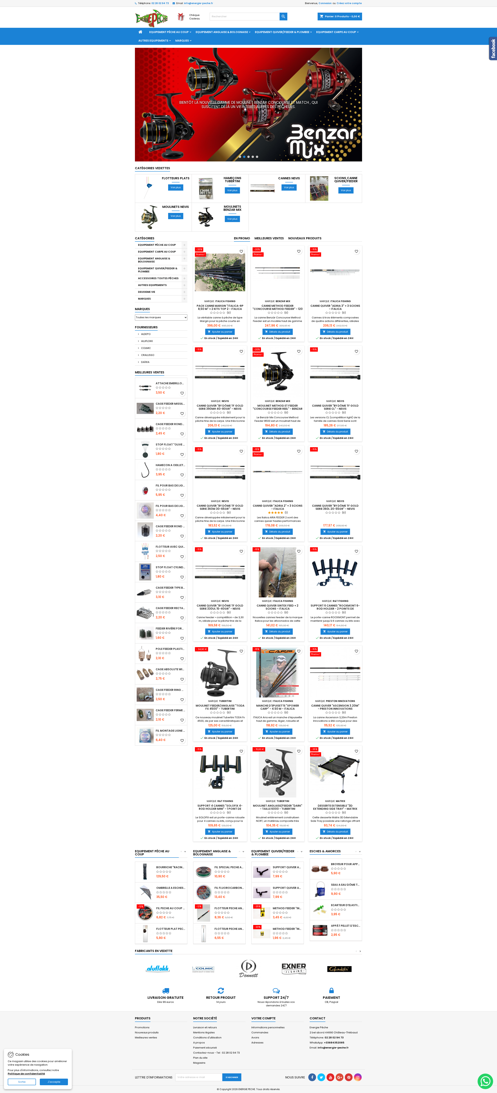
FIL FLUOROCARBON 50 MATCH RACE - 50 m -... (229, 868)
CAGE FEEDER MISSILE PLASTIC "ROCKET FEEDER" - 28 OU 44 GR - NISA (171, 384)
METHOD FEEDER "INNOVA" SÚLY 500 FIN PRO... (287, 909)
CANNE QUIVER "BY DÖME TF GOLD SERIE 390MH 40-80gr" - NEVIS (220, 387)
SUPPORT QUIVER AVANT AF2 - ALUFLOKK (287, 868)
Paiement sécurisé (205, 1028)
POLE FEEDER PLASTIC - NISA (171, 629)
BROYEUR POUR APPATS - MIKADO (345, 844)
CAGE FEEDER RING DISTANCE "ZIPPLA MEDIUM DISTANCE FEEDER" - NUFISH (171, 670)
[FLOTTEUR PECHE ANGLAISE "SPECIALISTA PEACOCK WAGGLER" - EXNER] (203, 914)
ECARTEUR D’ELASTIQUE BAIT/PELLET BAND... (345, 885)
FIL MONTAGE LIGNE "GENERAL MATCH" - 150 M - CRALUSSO (171, 711)
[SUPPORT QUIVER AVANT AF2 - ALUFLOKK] (261, 873)
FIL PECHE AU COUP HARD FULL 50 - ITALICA (171, 888)
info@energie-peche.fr (198, 3)
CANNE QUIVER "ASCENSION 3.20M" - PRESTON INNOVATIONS (335, 687)
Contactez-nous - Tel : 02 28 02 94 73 (216, 1033)
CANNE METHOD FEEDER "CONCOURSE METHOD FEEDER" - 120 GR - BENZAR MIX (278, 289)
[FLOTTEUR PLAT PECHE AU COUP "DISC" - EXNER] (145, 914)
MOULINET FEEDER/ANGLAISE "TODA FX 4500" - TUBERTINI (220, 687)
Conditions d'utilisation (207, 1018)
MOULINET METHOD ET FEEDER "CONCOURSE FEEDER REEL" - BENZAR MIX (277, 389)
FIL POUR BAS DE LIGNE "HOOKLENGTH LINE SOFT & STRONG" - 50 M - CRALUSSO (171, 486)
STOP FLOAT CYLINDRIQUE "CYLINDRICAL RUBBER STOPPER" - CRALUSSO (171, 547)
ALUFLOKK (147, 321)
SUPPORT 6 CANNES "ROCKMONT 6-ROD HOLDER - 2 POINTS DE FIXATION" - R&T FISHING (335, 589)
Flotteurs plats (175, 158)
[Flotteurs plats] (149, 169)
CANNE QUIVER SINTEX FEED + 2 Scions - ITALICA (277, 587)
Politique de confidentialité (26, 1074)
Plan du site (200, 1038)
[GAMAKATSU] (339, 949)
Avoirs (255, 1018)
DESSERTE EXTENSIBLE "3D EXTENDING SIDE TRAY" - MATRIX (335, 787)
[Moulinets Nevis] (149, 197)
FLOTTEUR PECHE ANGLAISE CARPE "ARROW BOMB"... (229, 888)
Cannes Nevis (289, 158)
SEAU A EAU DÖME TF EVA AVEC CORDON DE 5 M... (345, 865)
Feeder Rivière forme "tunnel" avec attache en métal (171, 608)
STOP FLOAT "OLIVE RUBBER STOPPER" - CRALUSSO (171, 424)
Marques (182, 41)
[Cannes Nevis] (262, 169)
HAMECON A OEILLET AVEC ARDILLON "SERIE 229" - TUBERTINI (171, 445)
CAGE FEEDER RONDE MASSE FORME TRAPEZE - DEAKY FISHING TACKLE (171, 404)
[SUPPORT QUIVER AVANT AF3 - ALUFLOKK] (261, 852)
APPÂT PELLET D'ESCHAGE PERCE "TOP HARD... (345, 906)
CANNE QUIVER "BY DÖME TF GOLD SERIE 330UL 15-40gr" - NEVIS (220, 587)
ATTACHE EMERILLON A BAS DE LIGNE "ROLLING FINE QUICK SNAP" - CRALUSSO (171, 363)
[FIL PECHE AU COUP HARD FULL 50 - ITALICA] (145, 893)
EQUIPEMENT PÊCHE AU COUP (169, 32)
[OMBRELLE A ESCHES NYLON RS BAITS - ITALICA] (145, 873)
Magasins (199, 1043)
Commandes (259, 1013)
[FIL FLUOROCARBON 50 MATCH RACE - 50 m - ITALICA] (203, 873)
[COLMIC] (203, 949)
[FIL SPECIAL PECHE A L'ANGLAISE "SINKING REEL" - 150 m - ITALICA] (203, 852)
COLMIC (146, 328)
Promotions (142, 1008)
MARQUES (144, 279)
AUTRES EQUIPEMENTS (153, 41)
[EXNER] (294, 949)
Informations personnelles (268, 1008)
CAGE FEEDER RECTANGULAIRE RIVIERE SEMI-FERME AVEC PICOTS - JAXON (171, 588)
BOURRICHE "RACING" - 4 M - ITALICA (171, 847)
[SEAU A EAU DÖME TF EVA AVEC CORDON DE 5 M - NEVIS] (320, 870)
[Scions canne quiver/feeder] (319, 169)
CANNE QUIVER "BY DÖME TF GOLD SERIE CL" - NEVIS (335, 387)
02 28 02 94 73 (160, 3)
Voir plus (176, 167)
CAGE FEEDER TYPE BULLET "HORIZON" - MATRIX (171, 568)
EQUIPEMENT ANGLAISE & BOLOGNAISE (222, 32)
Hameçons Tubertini (232, 160)
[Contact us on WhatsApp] (485, 1081)
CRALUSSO (147, 335)
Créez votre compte (349, 3)
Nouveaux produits (304, 218)
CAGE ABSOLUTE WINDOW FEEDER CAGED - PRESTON (171, 649)
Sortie (22, 1082)
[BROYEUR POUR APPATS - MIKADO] (320, 849)
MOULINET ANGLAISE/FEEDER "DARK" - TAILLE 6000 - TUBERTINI (277, 787)
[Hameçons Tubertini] (205, 169)
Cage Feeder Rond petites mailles (171, 506)
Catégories (144, 218)
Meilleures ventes (146, 1018)
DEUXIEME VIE (146, 272)
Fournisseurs (146, 307)
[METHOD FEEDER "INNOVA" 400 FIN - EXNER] (261, 893)
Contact (317, 998)
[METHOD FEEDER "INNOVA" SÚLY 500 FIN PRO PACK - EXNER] (261, 914)
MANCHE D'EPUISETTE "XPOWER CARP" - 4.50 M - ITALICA (277, 687)
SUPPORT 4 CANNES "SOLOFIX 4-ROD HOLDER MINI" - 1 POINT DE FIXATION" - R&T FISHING (219, 789)
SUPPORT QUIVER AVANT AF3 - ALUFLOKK (287, 847)
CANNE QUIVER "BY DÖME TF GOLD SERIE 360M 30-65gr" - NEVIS (220, 487)
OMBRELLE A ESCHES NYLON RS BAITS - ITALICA (171, 868)
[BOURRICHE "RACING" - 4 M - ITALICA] (145, 852)
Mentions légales (204, 1013)
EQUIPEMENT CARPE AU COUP (336, 32)
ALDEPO (146, 314)
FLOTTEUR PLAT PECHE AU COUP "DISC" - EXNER (171, 909)
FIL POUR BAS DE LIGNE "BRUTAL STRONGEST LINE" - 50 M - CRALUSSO (171, 465)
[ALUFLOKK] (157, 949)
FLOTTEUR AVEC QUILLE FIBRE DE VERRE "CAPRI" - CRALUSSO (171, 527)
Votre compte (263, 998)
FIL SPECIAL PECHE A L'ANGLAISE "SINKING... (229, 847)
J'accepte (54, 1082)
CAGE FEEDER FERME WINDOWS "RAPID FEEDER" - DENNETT (171, 690)
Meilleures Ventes (149, 352)
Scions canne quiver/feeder (346, 160)
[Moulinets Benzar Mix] (205, 197)
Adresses (257, 1023)
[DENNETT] (248, 949)
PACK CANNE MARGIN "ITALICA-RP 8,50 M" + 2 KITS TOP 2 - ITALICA (220, 287)
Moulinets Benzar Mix (232, 189)
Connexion (325, 3)
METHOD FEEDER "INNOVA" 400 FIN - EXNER (287, 888)
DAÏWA (145, 342)
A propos (199, 1023)
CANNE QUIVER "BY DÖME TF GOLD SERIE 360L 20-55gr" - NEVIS (335, 487)
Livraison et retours (205, 1008)
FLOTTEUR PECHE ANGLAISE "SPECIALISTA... (229, 909)
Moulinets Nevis (175, 187)
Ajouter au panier (220, 312)
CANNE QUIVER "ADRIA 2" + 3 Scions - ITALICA (277, 487)
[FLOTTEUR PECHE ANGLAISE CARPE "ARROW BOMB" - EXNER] (203, 893)
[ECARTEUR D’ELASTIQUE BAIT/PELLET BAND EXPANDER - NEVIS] (320, 890)
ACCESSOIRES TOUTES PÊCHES (158, 259)
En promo (242, 218)
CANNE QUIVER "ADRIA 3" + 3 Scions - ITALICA (335, 287)
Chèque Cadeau (194, 16)
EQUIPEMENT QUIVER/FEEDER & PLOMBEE (282, 32)
